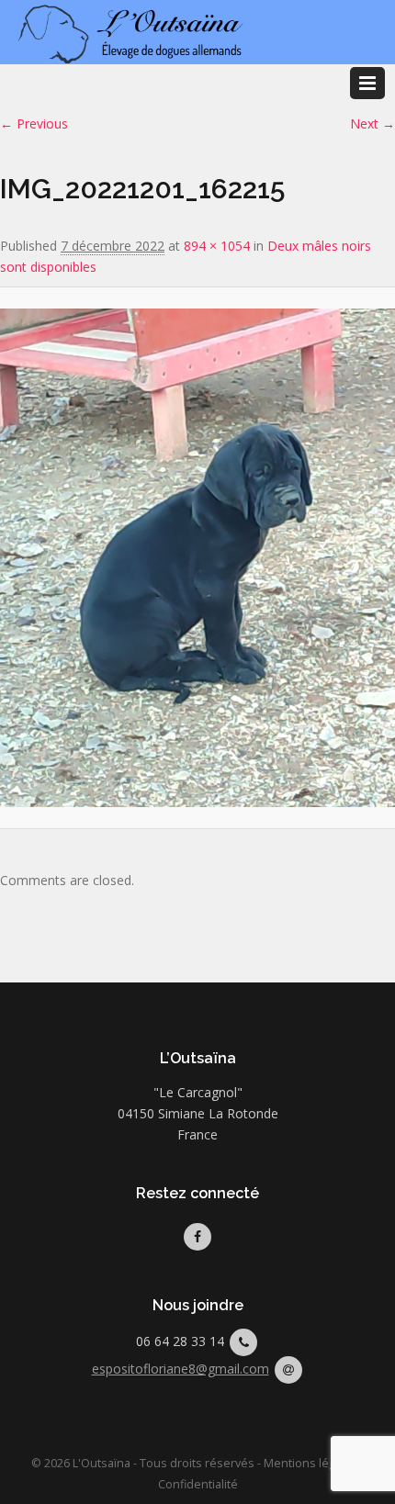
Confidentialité (198, 1484)
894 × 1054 (217, 245)
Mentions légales (311, 1463)
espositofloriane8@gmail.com (180, 1368)
